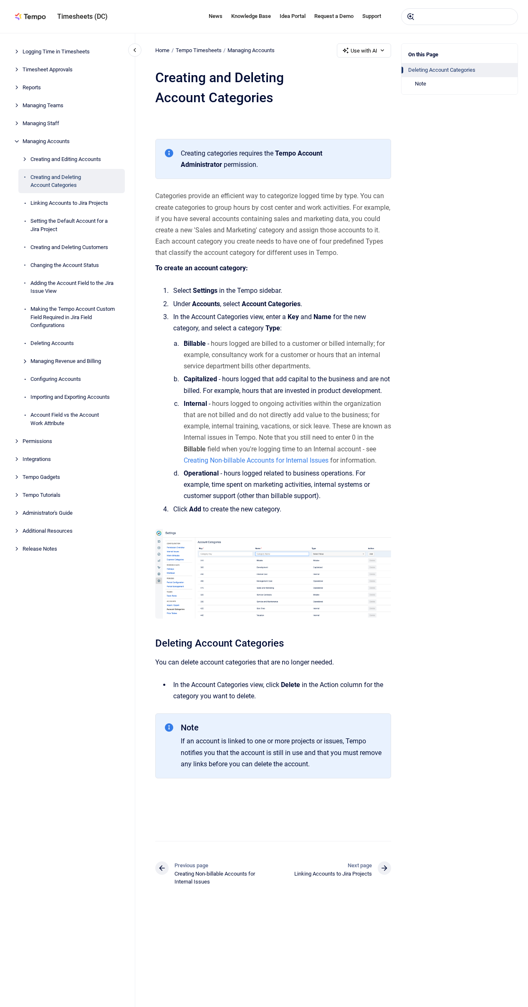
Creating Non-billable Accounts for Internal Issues (256, 460)
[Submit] (410, 16)
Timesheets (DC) (82, 16)
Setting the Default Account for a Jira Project (69, 225)
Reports (32, 87)
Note (420, 84)
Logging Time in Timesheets (56, 51)
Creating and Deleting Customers (69, 247)
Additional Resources (48, 531)
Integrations (37, 459)
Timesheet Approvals (48, 69)
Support (371, 16)
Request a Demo (334, 16)
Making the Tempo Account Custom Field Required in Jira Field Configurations (72, 317)
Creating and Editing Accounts (65, 159)
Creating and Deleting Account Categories (55, 181)
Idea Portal (293, 16)
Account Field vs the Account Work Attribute (64, 419)
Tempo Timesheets (199, 50)
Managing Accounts (46, 141)
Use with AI (364, 51)
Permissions (37, 441)
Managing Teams (43, 105)
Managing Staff (41, 123)
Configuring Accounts (55, 379)
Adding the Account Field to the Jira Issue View (72, 287)
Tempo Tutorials (42, 495)
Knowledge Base (251, 16)
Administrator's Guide (48, 513)
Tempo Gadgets (41, 477)
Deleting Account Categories (441, 70)
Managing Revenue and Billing (65, 361)
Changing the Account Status (64, 265)
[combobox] (460, 17)
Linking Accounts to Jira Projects (69, 203)
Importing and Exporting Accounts (70, 397)
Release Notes (40, 549)
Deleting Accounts (52, 343)
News (215, 16)
